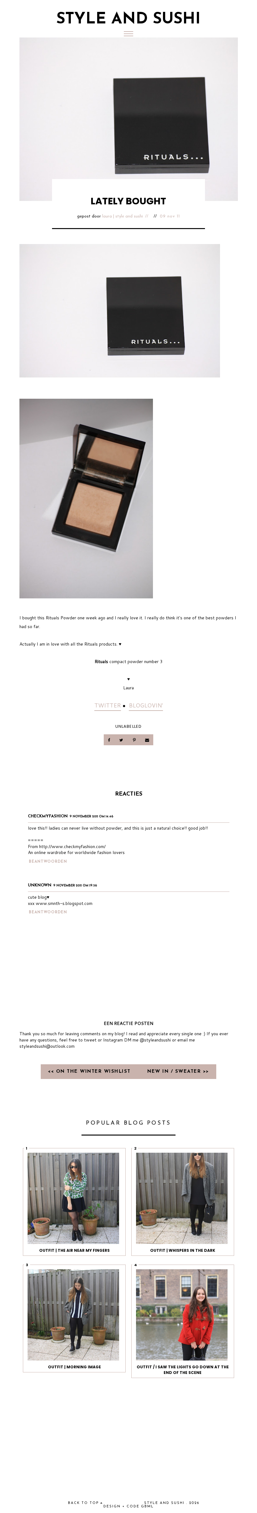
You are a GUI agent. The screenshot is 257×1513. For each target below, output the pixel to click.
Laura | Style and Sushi (122, 216)
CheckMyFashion (48, 816)
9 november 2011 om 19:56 (75, 885)
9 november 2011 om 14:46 (91, 816)
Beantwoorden (48, 862)
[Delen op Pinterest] (134, 739)
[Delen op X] (121, 739)
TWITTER (107, 705)
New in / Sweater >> (178, 1071)
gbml (147, 1506)
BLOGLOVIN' (146, 705)
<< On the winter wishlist (90, 1071)
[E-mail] (147, 739)
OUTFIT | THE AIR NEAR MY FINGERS (74, 1250)
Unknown (39, 885)
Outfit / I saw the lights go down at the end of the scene (183, 1369)
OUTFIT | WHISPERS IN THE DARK (182, 1250)
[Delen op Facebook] (109, 739)
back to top (84, 1503)
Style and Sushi (128, 19)
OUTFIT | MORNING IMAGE (74, 1367)
